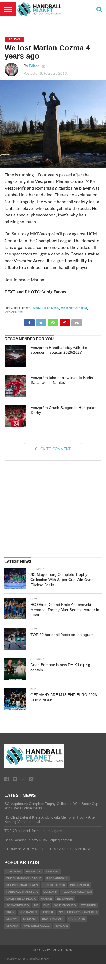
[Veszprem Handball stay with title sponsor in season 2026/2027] (15, 356)
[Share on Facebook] (29, 321)
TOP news (13, 871)
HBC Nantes (28, 912)
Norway (12, 918)
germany (30, 918)
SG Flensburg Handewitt (78, 912)
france (46, 898)
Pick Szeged (79, 885)
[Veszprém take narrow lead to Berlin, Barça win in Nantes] (15, 386)
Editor (34, 66)
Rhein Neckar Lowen (22, 885)
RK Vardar (65, 898)
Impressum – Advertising (53, 950)
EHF (46, 905)
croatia (12, 925)
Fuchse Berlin (54, 885)
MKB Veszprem (74, 308)
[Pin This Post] (65, 321)
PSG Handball (57, 878)
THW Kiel (52, 871)
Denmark (50, 891)
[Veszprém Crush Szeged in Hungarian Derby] (15, 416)
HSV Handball (52, 918)
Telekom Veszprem (77, 891)
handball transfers (22, 891)
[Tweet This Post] (41, 321)
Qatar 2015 (76, 918)
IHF (36, 905)
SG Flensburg (65, 905)
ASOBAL (48, 912)
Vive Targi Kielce (36, 925)
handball (33, 871)
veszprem (14, 312)
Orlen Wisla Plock (21, 898)
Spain (10, 912)
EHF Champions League (23, 878)
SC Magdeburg (17, 905)
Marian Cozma (46, 308)
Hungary (61, 925)
